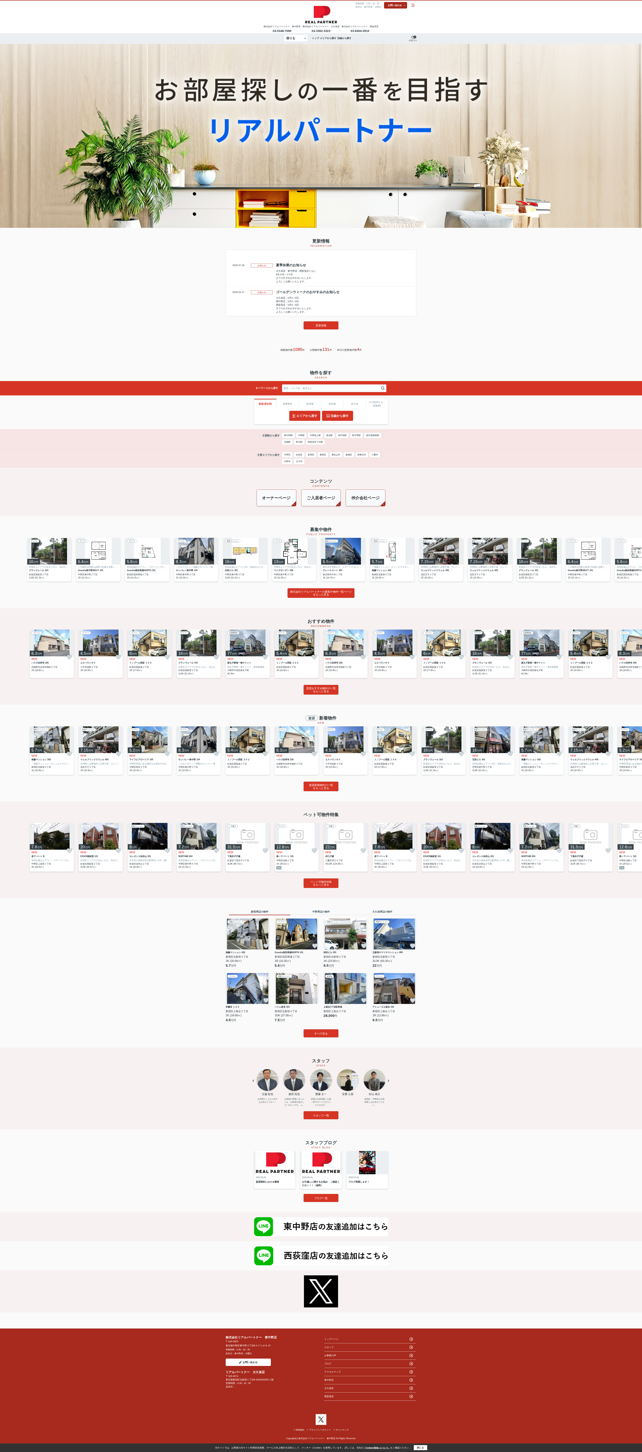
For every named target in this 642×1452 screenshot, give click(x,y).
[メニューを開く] (413, 5)
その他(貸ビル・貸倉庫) (377, 404)
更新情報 (321, 325)
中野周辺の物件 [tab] (321, 911)
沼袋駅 (287, 442)
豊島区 (323, 454)
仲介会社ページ (365, 498)
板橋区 (349, 454)
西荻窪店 (329, 1396)
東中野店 (329, 1380)
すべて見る (321, 1033)
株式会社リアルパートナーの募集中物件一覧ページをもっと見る (321, 593)
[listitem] (247, 559)
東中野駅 (288, 435)
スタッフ (329, 1347)
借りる (290, 38)
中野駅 (301, 435)
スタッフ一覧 (321, 1115)
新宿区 (311, 454)
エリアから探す (328, 38)
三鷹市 (374, 454)
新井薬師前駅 (372, 435)
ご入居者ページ (321, 498)
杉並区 (299, 454)
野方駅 (299, 442)
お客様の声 (330, 1355)
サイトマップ (342, 1430)
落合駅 (329, 435)
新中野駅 (356, 435)
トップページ (331, 1339)
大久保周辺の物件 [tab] (382, 911)
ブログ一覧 (321, 1198)
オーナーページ (276, 498)
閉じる (420, 1447)
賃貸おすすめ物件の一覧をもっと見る (321, 690)
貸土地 (354, 403)
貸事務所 (287, 403)
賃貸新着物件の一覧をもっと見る (321, 787)
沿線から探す (344, 38)
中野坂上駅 (315, 435)
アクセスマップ (332, 1371)
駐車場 (309, 403)
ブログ (327, 1363)
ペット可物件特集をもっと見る (321, 883)
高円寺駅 (342, 435)
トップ (315, 38)
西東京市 (361, 454)
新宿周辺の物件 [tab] (260, 911)
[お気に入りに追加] (69, 657)
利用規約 (300, 1430)
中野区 (287, 454)
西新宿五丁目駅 (315, 442)
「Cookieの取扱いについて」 (376, 1448)
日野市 (287, 461)
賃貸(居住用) (265, 403)
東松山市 (336, 454)
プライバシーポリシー (320, 1430)
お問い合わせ (395, 5)
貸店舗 (332, 403)
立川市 (299, 461)
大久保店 (329, 1388)
